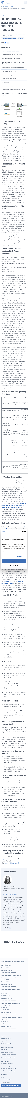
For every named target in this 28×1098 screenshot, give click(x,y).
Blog (12, 6)
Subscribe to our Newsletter (10, 1085)
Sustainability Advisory (6, 1043)
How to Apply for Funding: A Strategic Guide (14, 89)
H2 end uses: (6, 82)
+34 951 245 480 (8, 998)
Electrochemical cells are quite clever (12, 54)
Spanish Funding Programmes (8, 1057)
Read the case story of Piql (7, 1063)
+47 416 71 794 (7, 1012)
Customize (13, 565)
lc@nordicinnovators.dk (10, 894)
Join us (2, 1077)
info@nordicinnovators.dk (10, 972)
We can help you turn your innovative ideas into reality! (14, 94)
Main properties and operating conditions (13, 67)
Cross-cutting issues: (7, 86)
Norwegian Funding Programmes (8, 1054)
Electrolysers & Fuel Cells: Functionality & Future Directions (13, 63)
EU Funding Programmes (6, 1049)
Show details (20, 556)
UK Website (5, 6)
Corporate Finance (5, 1040)
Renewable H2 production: (9, 78)
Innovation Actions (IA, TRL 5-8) (11, 507)
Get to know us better (6, 1079)
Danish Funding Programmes (7, 1052)
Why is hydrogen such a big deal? (11, 58)
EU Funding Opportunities (9, 71)
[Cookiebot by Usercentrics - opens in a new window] (20, 531)
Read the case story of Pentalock (8, 1068)
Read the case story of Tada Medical (9, 1066)
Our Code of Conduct (5, 1082)
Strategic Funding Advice (6, 1038)
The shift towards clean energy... (10, 51)
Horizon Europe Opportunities (10, 75)
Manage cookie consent (6, 1096)
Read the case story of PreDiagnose (9, 1070)
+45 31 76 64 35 (8, 970)
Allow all (14, 561)
